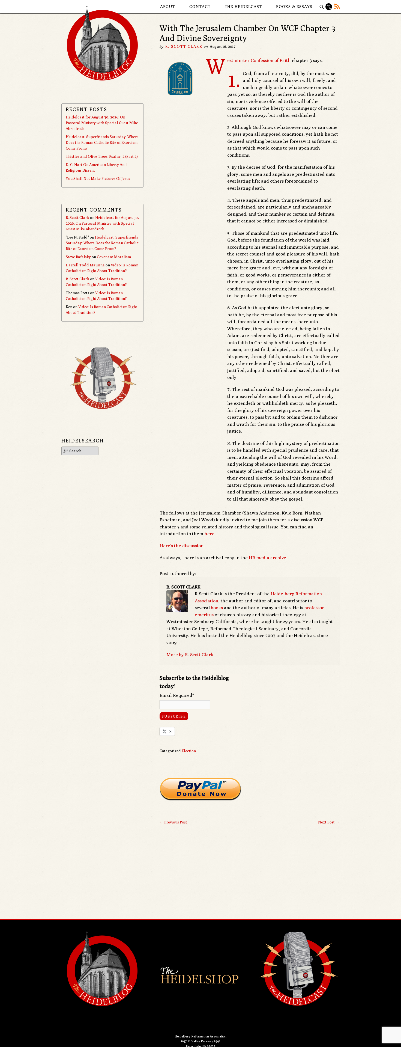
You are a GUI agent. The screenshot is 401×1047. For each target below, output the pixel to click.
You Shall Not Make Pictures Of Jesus (98, 178)
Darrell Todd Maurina (85, 265)
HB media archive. (268, 557)
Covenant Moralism (114, 257)
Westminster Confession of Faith (259, 60)
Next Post (328, 822)
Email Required (177, 695)
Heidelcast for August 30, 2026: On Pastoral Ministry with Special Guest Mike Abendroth (102, 123)
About (167, 6)
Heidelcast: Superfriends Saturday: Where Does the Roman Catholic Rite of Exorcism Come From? (102, 142)
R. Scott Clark (183, 46)
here (209, 533)
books (217, 607)
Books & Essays (294, 6)
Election (189, 751)
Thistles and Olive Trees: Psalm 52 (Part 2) (102, 156)
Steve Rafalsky (78, 257)
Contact (199, 6)
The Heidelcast (243, 6)
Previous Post (173, 822)
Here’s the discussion (182, 545)
